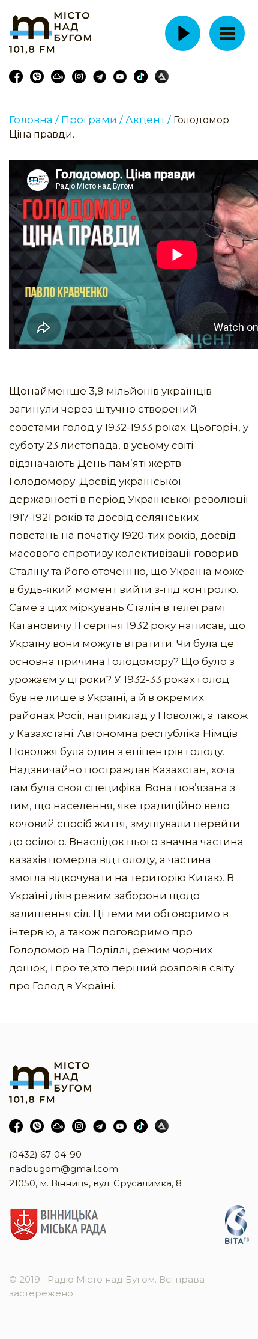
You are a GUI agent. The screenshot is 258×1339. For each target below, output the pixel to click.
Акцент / (148, 120)
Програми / (92, 120)
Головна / (34, 120)
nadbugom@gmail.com (63, 1168)
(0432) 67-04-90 (45, 1154)
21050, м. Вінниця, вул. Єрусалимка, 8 (95, 1183)
